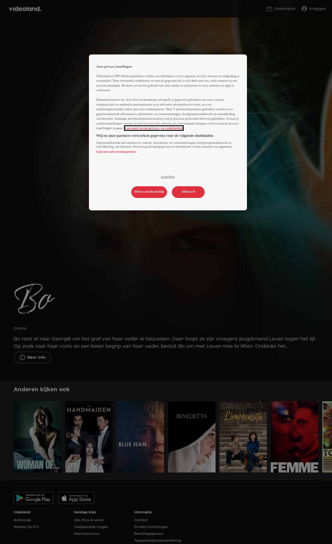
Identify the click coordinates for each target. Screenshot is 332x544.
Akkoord (188, 191)
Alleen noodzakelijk (149, 191)
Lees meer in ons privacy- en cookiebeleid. (154, 128)
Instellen (168, 177)
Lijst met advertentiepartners (116, 151)
